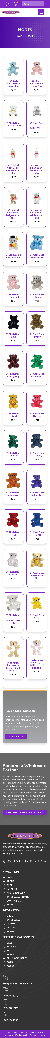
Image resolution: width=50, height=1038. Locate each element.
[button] (41, 12)
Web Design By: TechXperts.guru (30, 1035)
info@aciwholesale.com (17, 983)
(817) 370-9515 (10, 995)
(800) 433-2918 (10, 1007)
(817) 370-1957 (10, 1020)
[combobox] (33, 3)
